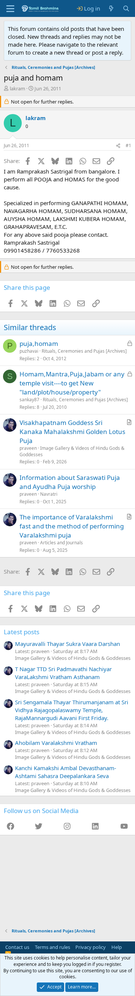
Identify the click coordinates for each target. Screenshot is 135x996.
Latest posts (21, 631)
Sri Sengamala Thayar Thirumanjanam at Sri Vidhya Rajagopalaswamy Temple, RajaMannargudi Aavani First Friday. (71, 710)
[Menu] (10, 8)
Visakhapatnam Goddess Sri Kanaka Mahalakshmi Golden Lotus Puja (72, 431)
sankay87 (29, 399)
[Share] (118, 146)
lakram (17, 88)
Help (116, 947)
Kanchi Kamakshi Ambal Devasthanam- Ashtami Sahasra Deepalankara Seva (65, 772)
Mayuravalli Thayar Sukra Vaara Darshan (67, 643)
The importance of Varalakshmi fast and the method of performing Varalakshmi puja (72, 526)
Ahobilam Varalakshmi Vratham (56, 742)
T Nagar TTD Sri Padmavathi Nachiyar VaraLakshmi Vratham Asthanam (63, 673)
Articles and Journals (61, 542)
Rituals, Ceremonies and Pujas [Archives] (84, 351)
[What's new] (111, 8)
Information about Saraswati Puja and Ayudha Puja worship (70, 482)
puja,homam (39, 343)
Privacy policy (90, 947)
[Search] (126, 8)
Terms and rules (52, 947)
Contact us (17, 947)
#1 (128, 145)
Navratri (48, 494)
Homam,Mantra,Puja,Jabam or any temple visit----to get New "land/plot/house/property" (72, 383)
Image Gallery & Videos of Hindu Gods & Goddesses (72, 451)
